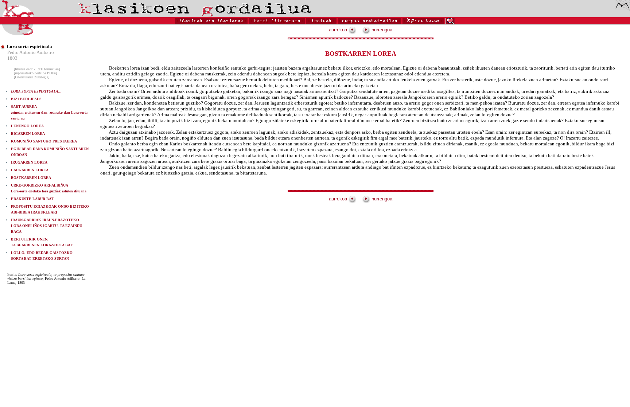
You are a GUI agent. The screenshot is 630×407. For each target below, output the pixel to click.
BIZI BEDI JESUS (26, 99)
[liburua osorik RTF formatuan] (37, 69)
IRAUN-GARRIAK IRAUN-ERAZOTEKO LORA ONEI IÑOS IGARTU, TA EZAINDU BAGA (46, 226)
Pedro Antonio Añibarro (30, 52)
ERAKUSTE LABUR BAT (32, 199)
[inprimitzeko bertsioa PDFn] (35, 73)
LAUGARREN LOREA (29, 170)
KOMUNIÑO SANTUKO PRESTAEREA (44, 141)
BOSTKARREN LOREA (31, 178)
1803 (12, 58)
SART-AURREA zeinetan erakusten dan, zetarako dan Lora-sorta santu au (49, 112)
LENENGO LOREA (27, 126)
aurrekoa (339, 29)
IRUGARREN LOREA (29, 162)
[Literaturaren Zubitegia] (31, 77)
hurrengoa (381, 29)
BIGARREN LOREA (28, 134)
